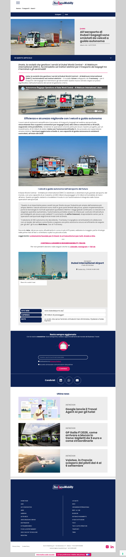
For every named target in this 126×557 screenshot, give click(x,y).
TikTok (92, 247)
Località (75, 501)
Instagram (83, 247)
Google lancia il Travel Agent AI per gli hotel (81, 410)
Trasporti (25, 8)
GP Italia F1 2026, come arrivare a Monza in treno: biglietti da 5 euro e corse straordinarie (84, 437)
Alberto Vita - (84, 45)
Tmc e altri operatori (79, 526)
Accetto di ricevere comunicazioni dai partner (56, 365)
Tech (74, 523)
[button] (111, 58)
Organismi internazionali (80, 507)
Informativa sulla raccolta (45, 555)
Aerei (33, 8)
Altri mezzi (24, 516)
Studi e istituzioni (78, 520)
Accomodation (26, 507)
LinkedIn (73, 247)
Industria (24, 535)
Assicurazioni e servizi (28, 520)
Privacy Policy (55, 361)
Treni (74, 532)
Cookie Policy (26, 546)
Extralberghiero (26, 526)
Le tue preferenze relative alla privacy (71, 555)
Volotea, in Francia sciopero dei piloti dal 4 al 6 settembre (83, 463)
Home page (24, 501)
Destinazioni (25, 523)
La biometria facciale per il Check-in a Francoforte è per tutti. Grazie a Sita (62, 236)
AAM (22, 504)
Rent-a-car (76, 510)
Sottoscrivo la (50, 361)
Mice (73, 504)
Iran (66, 14)
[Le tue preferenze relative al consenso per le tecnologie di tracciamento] (123, 554)
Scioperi (58, 14)
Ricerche (75, 513)
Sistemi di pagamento (79, 516)
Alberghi (23, 513)
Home (18, 8)
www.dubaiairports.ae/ (54, 311)
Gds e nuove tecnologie (29, 532)
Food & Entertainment (28, 529)
